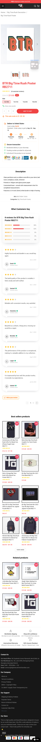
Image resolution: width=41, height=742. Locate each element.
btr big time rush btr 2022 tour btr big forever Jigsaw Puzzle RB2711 (30, 506)
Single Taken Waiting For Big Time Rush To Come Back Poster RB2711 (29, 583)
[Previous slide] (4, 44)
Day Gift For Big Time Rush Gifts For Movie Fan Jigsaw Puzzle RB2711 (10, 506)
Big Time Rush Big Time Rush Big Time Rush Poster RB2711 (10, 614)
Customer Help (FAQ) (7, 708)
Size (3, 98)
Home (3, 12)
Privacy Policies (6, 682)
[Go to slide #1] (15, 75)
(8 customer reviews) (17, 91)
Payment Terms (6, 699)
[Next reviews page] (37, 403)
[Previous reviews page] (27, 403)
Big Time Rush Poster (8, 16)
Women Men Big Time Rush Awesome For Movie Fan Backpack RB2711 (10, 538)
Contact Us (4, 705)
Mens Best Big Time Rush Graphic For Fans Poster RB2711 (29, 442)
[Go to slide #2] (25, 75)
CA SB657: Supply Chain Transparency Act (14, 687)
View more (20, 549)
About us (4, 676)
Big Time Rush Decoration (16, 12)
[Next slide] (37, 44)
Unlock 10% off (4, 733)
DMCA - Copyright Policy (8, 685)
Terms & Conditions (7, 679)
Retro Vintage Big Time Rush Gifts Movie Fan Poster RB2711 (9, 475)
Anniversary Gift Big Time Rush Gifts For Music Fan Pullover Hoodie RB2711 (29, 538)
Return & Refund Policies (9, 702)
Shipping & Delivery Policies (9, 697)
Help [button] (37, 739)
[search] (35, 6)
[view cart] (38, 6)
